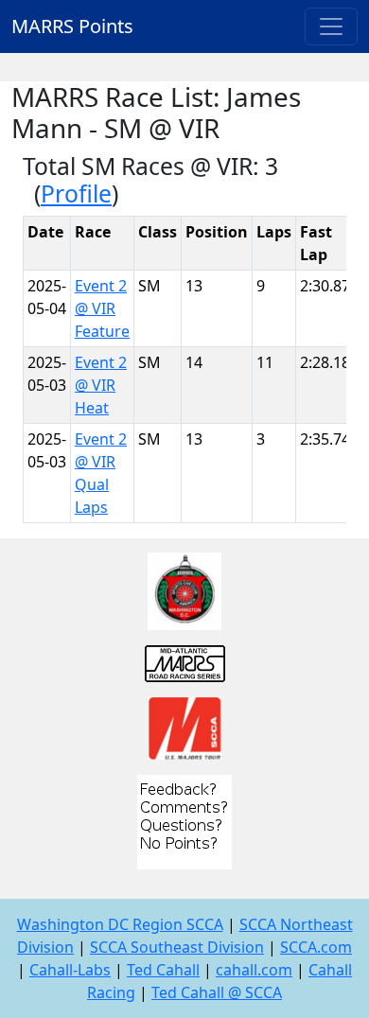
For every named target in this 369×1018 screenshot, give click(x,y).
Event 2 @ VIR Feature (102, 308)
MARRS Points (72, 26)
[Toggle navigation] (331, 26)
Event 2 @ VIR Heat (101, 385)
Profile (76, 193)
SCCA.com (316, 947)
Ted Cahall (163, 969)
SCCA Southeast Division (177, 947)
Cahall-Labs (70, 969)
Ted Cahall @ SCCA (216, 992)
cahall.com (254, 969)
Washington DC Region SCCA (120, 924)
